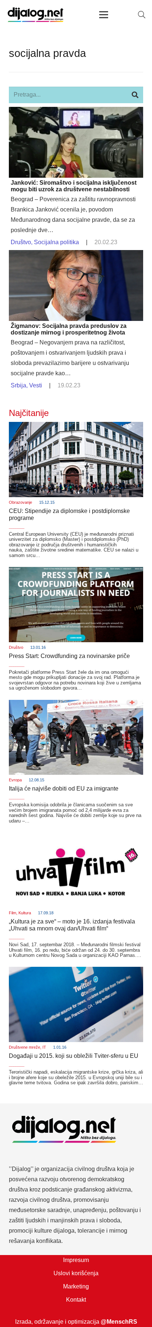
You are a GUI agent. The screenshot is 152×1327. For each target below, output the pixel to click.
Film (12, 913)
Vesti (35, 385)
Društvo (21, 242)
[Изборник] (103, 15)
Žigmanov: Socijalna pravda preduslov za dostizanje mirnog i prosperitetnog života (69, 329)
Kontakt (76, 1300)
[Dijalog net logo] (35, 15)
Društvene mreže (24, 1047)
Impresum (76, 1260)
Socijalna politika (56, 242)
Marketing (76, 1286)
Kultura (24, 913)
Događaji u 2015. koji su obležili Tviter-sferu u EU (73, 1056)
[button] (142, 14)
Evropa (15, 780)
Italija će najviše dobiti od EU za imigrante (63, 788)
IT (44, 1047)
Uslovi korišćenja (76, 1273)
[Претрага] (135, 95)
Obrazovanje (20, 502)
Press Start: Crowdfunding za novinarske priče (69, 656)
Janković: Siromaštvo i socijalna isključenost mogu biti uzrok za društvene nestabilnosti (74, 186)
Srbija (18, 385)
